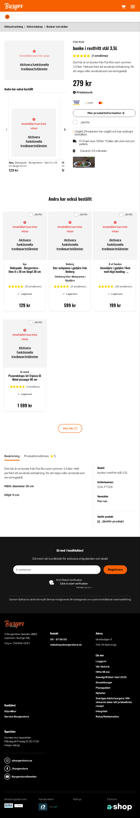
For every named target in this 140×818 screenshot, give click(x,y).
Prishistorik (84, 92)
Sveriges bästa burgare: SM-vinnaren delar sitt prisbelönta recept (114, 702)
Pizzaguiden (103, 687)
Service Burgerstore (16, 716)
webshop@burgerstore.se (66, 644)
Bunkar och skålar (57, 26)
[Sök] (7, 17)
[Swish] (18, 805)
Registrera (115, 569)
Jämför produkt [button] (112, 521)
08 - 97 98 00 (58, 639)
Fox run (102, 501)
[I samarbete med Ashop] (119, 807)
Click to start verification (74, 583)
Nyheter (101, 693)
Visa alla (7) (70, 428)
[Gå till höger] (65, 129)
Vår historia (103, 666)
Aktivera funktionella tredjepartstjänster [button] (33, 141)
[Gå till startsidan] (13, 6)
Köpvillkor (10, 711)
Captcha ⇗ (84, 587)
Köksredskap (35, 26)
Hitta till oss (103, 671)
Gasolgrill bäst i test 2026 (111, 677)
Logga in (101, 661)
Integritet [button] (101, 711)
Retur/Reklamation (107, 716)
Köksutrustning (13, 26)
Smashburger (104, 682)
